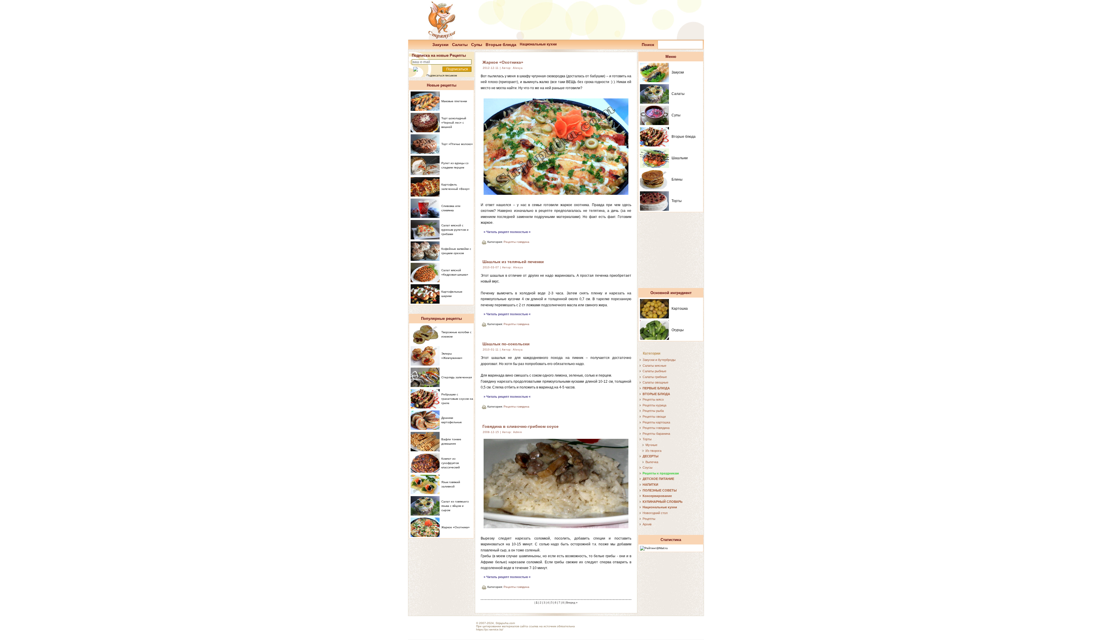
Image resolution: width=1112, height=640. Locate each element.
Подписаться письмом (442, 75)
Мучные (651, 445)
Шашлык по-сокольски (506, 344)
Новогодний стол (655, 513)
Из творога (653, 450)
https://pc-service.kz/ (489, 629)
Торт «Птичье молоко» (457, 144)
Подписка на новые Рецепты (439, 55)
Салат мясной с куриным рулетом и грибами (455, 230)
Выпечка (651, 462)
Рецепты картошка (656, 422)
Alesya (518, 68)
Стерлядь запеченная (456, 377)
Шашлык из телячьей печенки (513, 261)
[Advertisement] (671, 253)
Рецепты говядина (516, 241)
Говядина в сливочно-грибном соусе (520, 426)
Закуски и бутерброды (659, 360)
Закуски (440, 44)
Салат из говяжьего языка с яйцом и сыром (455, 506)
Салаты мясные (654, 365)
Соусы (647, 467)
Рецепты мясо (653, 399)
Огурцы (678, 330)
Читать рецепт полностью (507, 232)
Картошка (680, 309)
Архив (647, 524)
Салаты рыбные (654, 371)
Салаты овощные (655, 382)
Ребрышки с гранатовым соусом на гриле (457, 399)
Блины (677, 179)
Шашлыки (680, 158)
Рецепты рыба (653, 410)
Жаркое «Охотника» (502, 62)
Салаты (460, 44)
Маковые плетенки (454, 101)
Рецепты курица (654, 405)
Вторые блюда (501, 44)
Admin (517, 432)
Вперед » (571, 602)
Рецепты (649, 518)
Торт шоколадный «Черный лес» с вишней (453, 123)
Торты (677, 201)
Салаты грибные (655, 377)
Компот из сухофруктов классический (450, 463)
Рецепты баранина (656, 433)
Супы (476, 44)
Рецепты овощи (654, 416)
